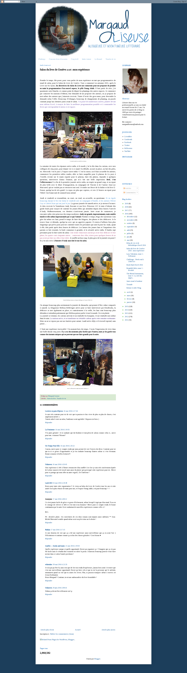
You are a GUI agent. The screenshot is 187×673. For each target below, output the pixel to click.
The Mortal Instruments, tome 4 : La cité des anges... (135, 276)
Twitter (127, 145)
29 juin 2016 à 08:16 (60, 588)
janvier (129, 302)
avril (128, 292)
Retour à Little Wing (134, 288)
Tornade (129, 284)
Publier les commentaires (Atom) (62, 634)
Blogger (97, 659)
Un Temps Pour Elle (52, 446)
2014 (126, 310)
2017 (126, 210)
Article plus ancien (108, 630)
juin (128, 237)
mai (128, 240)
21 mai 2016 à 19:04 (72, 546)
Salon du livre (51, 398)
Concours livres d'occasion (58, 59)
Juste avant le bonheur (134, 281)
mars (128, 295)
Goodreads (128, 139)
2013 (126, 313)
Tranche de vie (111, 59)
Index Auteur (86, 59)
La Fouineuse (50, 430)
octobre (129, 223)
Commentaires (130, 192)
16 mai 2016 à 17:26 (71, 411)
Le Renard (98, 59)
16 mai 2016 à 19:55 (62, 430)
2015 (126, 306)
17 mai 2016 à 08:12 (60, 499)
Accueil (78, 630)
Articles (128, 188)
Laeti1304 (48, 483)
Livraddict (128, 136)
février (129, 299)
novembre (130, 220)
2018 (126, 207)
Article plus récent (47, 630)
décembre (130, 217)
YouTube (127, 151)
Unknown (48, 464)
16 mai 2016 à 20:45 (60, 464)
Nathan (47, 530)
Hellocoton (128, 148)
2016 (126, 214)
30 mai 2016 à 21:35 (60, 564)
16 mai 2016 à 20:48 (60, 483)
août (128, 230)
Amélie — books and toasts (55, 546)
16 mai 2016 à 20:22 (67, 446)
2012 (126, 316)
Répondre (48, 422)
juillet (129, 233)
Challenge (41, 59)
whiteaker (48, 564)
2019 (126, 203)
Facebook (127, 142)
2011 (126, 320)
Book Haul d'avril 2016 (135, 265)
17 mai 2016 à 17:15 (58, 530)
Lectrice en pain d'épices (54, 411)
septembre (130, 227)
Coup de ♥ (74, 59)
